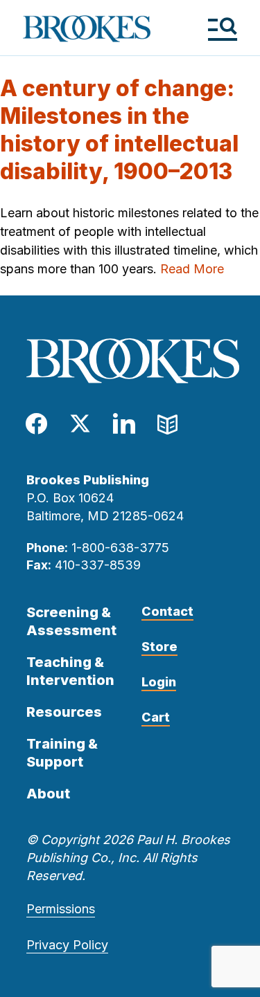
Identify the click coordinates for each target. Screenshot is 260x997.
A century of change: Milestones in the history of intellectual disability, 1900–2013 (119, 130)
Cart (155, 717)
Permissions (60, 909)
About (48, 793)
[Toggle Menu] (222, 29)
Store (159, 646)
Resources (64, 712)
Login (158, 682)
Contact (167, 611)
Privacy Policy (67, 944)
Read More (192, 269)
